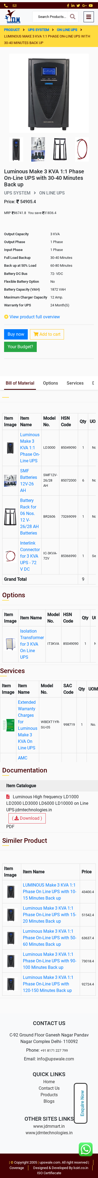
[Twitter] (78, 6)
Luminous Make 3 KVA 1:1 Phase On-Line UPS (30, 447)
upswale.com (49, 1162)
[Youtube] (91, 6)
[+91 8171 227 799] (6, 6)
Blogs (49, 1101)
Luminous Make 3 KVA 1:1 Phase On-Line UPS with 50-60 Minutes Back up (49, 938)
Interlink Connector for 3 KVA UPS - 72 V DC (30, 556)
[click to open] (49, 93)
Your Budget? (20, 346)
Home (49, 1081)
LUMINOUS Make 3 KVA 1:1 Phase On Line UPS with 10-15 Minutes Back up (49, 891)
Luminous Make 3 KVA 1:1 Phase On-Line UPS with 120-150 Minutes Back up (48, 984)
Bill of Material (20, 383)
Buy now (16, 334)
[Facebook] (68, 6)
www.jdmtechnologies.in (49, 1132)
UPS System (39, 30)
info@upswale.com (55, 1058)
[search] (72, 16)
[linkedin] (72, 6)
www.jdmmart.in (49, 1126)
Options (50, 383)
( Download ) (27, 818)
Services (75, 383)
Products (49, 1094)
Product (12, 30)
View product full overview (35, 316)
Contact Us (49, 1088)
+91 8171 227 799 (54, 1050)
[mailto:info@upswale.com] (14, 6)
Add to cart (49, 334)
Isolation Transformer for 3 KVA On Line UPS (32, 644)
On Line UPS (67, 30)
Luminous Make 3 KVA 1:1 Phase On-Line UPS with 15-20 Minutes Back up (49, 915)
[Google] (84, 6)
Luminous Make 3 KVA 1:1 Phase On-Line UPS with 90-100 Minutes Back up (49, 961)
